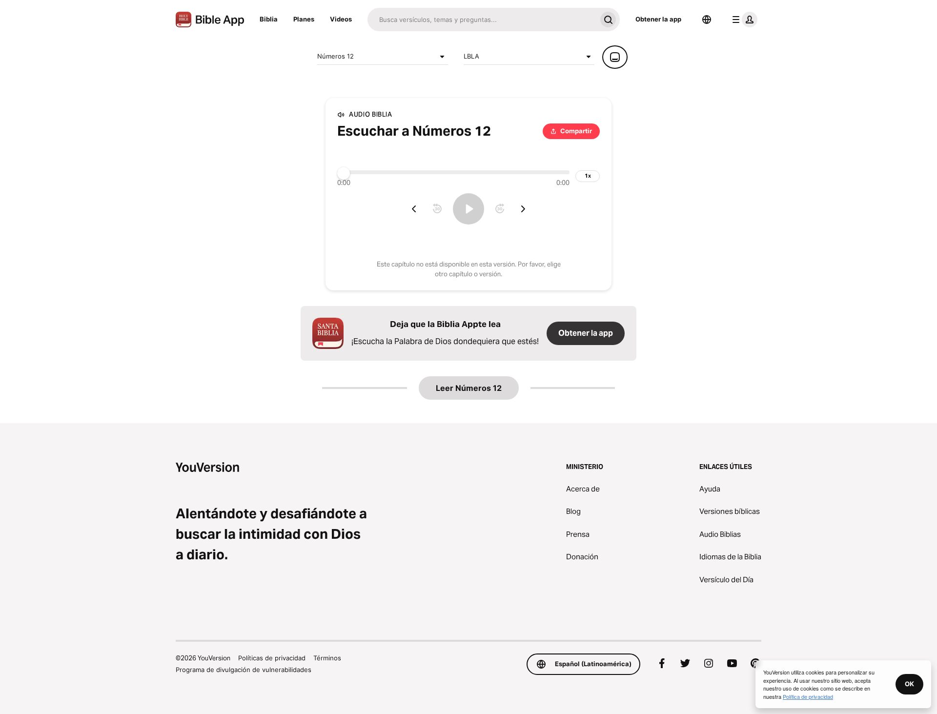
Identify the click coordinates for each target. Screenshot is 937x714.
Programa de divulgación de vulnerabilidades (243, 669)
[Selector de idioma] (706, 19)
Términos (327, 658)
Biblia (269, 19)
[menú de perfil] (742, 19)
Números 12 (335, 56)
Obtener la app (658, 19)
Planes (303, 19)
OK (909, 684)
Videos (341, 19)
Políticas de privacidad (272, 658)
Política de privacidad (808, 696)
